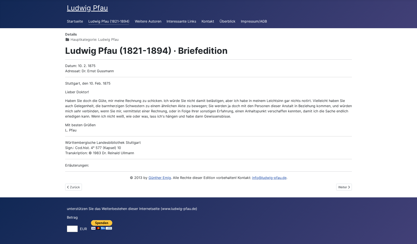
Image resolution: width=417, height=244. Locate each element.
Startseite (75, 21)
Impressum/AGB (254, 21)
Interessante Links (181, 21)
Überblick (227, 21)
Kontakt (208, 21)
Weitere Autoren (148, 21)
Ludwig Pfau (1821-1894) (108, 21)
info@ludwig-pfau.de (269, 177)
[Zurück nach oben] (409, 236)
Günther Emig (160, 177)
